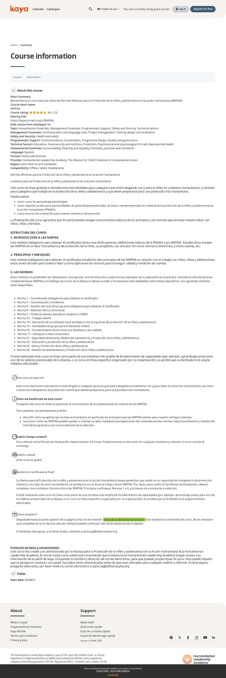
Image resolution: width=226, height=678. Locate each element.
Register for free (203, 8)
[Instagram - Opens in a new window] (197, 638)
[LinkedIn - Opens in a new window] (214, 638)
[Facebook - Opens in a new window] (188, 638)
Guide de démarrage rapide (97, 636)
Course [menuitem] (17, 77)
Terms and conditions (120, 670)
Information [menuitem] (34, 77)
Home (13, 45)
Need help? (87, 622)
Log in (182, 8)
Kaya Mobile (18, 631)
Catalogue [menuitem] (53, 9)
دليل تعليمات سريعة (91, 640)
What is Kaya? (18, 622)
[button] (90, 9)
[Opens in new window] (199, 660)
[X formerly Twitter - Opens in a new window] (180, 638)
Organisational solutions (25, 627)
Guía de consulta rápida (95, 631)
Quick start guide (91, 627)
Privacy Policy (102, 670)
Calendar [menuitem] (38, 9)
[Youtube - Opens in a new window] (205, 638)
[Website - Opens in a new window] (171, 638)
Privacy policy (18, 640)
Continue (113, 675)
